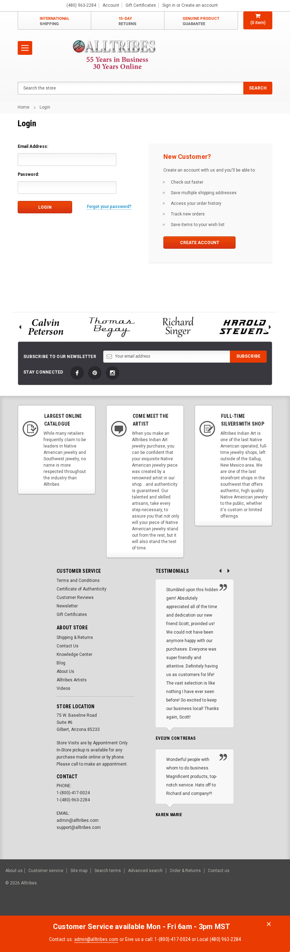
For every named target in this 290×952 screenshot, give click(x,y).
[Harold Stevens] (245, 326)
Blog (61, 662)
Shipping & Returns (75, 637)
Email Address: (33, 146)
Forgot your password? (109, 206)
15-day (127, 21)
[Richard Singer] (178, 326)
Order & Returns (185, 870)
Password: (28, 174)
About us (14, 870)
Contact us (219, 870)
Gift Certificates (72, 614)
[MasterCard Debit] (218, 908)
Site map (78, 870)
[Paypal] (163, 908)
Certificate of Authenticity (81, 589)
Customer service (45, 870)
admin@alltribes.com (96, 939)
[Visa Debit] (203, 908)
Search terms (107, 870)
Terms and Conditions (78, 580)
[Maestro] (257, 908)
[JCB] (274, 908)
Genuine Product (200, 21)
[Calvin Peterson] (46, 326)
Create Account (199, 242)
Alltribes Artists (72, 679)
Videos (63, 688)
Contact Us (68, 646)
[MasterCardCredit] (204, 908)
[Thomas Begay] (112, 326)
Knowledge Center (74, 654)
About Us (65, 671)
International (54, 21)
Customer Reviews (75, 597)
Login (45, 107)
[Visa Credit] (202, 908)
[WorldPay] (189, 908)
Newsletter (67, 606)
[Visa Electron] (239, 908)
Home (23, 107)
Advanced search (145, 870)
